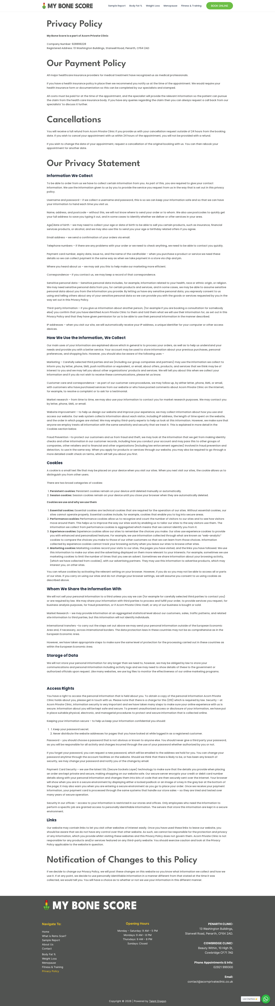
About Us (47, 944)
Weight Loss (153, 5)
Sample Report (117, 5)
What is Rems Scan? (54, 936)
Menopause (170, 5)
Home (45, 931)
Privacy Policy (50, 971)
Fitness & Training (191, 5)
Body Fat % (135, 5)
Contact (47, 948)
